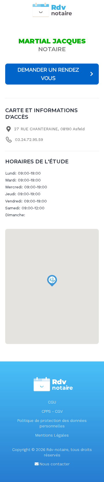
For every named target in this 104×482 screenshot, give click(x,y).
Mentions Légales (52, 435)
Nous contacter (54, 464)
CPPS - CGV (52, 411)
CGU (52, 402)
